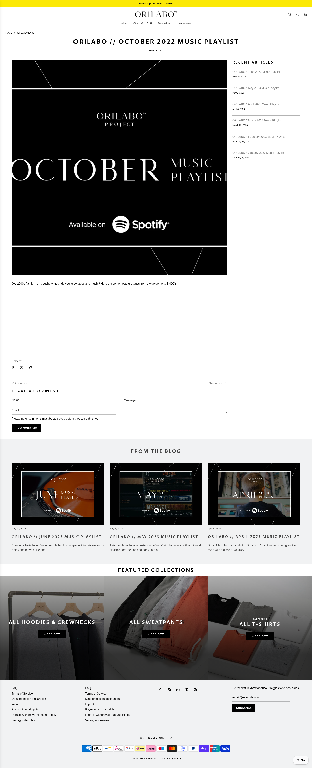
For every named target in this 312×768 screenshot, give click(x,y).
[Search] (289, 14)
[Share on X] (21, 367)
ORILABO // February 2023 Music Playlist (258, 136)
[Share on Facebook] (13, 367)
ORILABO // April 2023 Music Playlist (256, 104)
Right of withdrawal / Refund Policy (34, 714)
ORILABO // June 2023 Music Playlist (256, 71)
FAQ (14, 688)
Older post (21, 383)
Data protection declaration (29, 698)
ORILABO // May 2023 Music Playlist (255, 88)
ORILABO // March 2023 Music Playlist (257, 120)
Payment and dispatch (26, 709)
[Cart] (305, 14)
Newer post (216, 383)
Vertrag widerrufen (23, 720)
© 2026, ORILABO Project (143, 758)
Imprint (16, 704)
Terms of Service (22, 693)
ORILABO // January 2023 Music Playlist (258, 152)
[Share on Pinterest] (30, 367)
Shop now (52, 634)
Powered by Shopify (171, 758)
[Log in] (297, 14)
